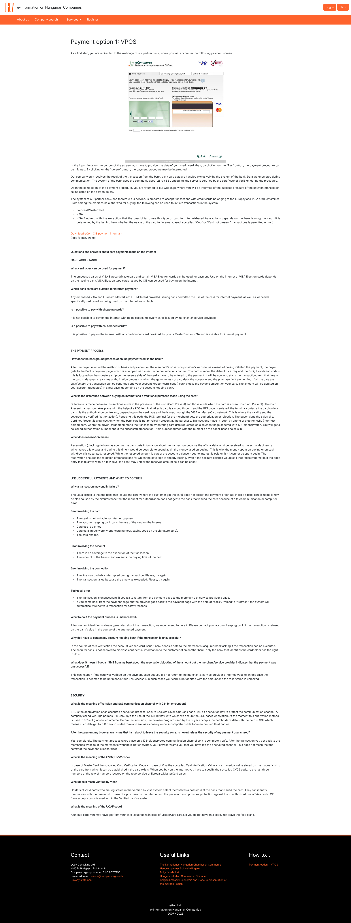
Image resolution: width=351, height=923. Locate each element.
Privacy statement (82, 879)
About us (23, 19)
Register (92, 19)
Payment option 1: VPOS (263, 864)
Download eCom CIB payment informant (96, 233)
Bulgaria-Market (169, 872)
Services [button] (73, 19)
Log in (330, 7)
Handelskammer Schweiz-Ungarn (180, 868)
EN (341, 7)
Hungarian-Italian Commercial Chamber (183, 876)
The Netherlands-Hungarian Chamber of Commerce (190, 864)
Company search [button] (46, 19)
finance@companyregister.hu (107, 876)
